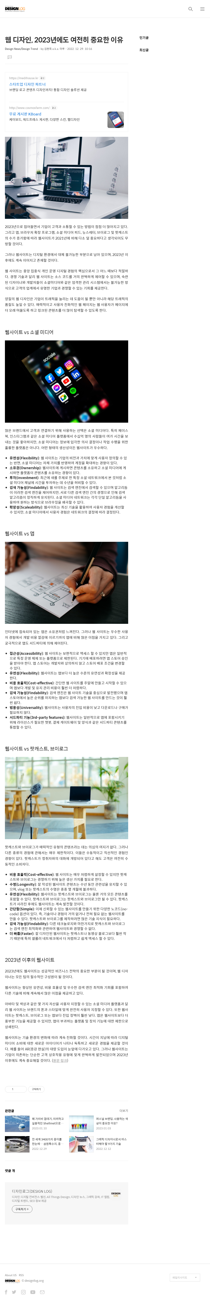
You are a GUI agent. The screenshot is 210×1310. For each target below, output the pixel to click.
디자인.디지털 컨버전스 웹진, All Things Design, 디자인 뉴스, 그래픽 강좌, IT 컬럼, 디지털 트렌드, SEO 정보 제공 (61, 1199)
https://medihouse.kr (23, 78)
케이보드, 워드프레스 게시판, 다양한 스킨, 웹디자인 (44, 119)
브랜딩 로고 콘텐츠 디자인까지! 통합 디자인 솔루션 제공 (48, 89)
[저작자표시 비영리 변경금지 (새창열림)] (50, 1089)
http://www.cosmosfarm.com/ (29, 108)
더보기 (124, 1110)
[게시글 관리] (22, 1089)
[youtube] (32, 1292)
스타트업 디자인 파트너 (27, 84)
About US (11, 1275)
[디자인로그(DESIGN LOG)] (15, 9)
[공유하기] (17, 1089)
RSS (21, 1275)
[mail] (42, 1292)
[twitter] (14, 1292)
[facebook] (6, 1292)
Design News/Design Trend (21, 49)
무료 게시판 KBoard (25, 114)
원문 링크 (60, 1060)
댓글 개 (10, 1170)
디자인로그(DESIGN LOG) (32, 1191)
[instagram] (23, 1292)
